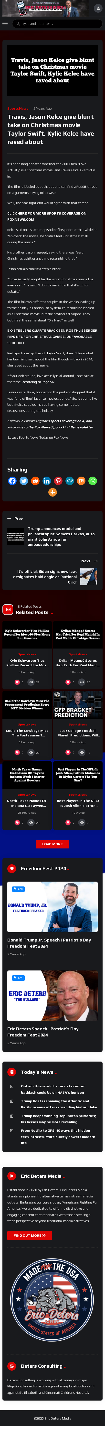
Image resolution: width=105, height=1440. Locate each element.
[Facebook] (12, 481)
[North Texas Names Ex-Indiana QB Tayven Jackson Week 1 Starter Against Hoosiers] (27, 775)
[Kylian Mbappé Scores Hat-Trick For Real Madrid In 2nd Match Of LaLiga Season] (78, 635)
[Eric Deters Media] (45, 8)
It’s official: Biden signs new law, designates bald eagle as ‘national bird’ (45, 576)
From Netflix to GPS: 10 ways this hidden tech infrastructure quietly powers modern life (58, 1137)
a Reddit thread (85, 186)
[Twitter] (24, 481)
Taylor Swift (55, 353)
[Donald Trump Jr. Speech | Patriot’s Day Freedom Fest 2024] (52, 907)
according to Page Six (38, 382)
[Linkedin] (46, 481)
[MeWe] (69, 481)
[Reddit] (35, 481)
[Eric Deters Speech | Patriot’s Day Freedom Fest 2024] (52, 995)
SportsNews (18, 108)
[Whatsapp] (92, 481)
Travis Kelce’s (71, 170)
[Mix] (81, 481)
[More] (52, 492)
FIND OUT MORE (28, 1235)
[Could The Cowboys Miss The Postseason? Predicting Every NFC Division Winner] (27, 705)
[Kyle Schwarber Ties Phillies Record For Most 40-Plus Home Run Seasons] (27, 635)
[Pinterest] (58, 481)
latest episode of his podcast (55, 230)
